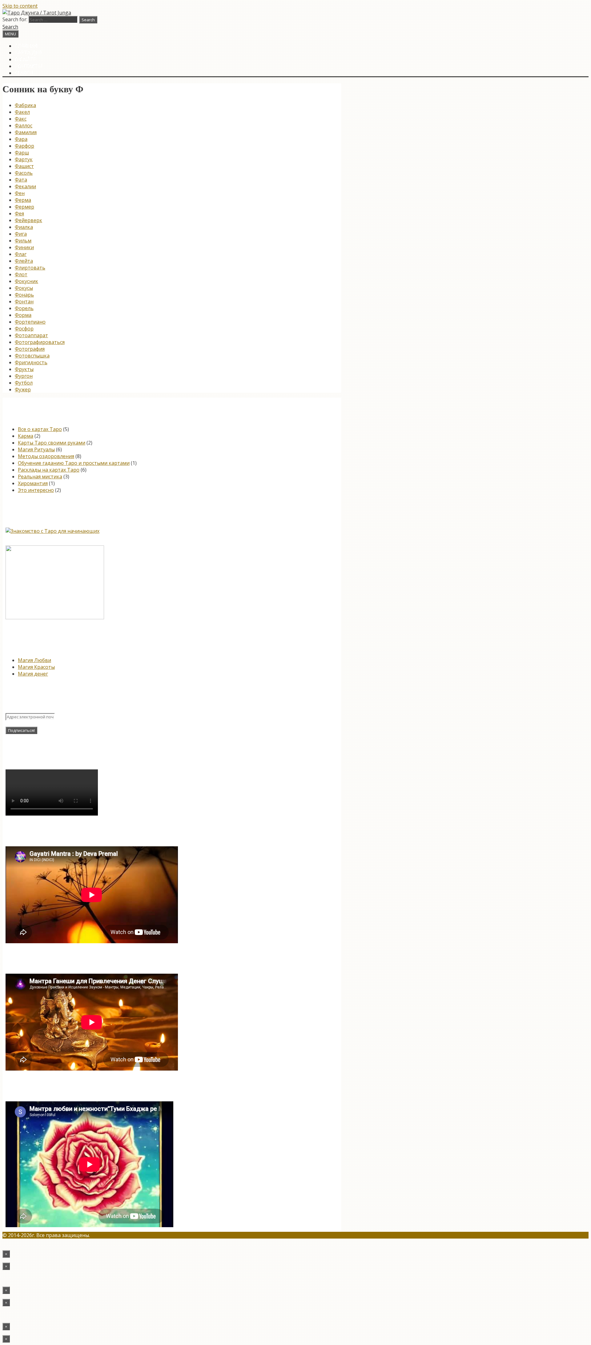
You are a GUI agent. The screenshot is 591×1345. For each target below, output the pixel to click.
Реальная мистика (40, 476)
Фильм (23, 240)
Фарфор (24, 145)
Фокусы (24, 288)
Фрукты (24, 369)
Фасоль (24, 173)
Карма (25, 436)
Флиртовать (30, 267)
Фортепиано (30, 321)
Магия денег (33, 673)
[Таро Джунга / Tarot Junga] (36, 12)
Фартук (24, 159)
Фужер (23, 389)
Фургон (24, 376)
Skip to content (20, 5)
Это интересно (36, 490)
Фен (20, 193)
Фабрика (25, 105)
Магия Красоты (36, 667)
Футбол (24, 382)
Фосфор (24, 328)
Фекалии (25, 186)
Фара (21, 139)
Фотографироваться (40, 342)
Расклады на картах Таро (48, 469)
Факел (22, 112)
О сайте (25, 59)
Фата (21, 179)
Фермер (24, 206)
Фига (21, 233)
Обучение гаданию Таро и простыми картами (74, 463)
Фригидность (31, 362)
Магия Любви (34, 660)
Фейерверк (28, 220)
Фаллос (23, 125)
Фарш (22, 152)
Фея (19, 213)
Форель (24, 308)
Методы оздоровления (46, 456)
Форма (23, 315)
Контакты (28, 66)
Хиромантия (33, 483)
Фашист (24, 166)
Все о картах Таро (40, 429)
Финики (24, 247)
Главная (26, 45)
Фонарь (24, 294)
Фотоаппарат (31, 335)
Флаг (20, 254)
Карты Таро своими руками (51, 442)
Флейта (24, 260)
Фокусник (26, 281)
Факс (20, 118)
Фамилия (26, 132)
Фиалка (24, 227)
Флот (21, 274)
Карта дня (28, 52)
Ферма (23, 200)
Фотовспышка (32, 355)
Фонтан (24, 301)
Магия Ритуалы (36, 449)
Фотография (30, 348)
